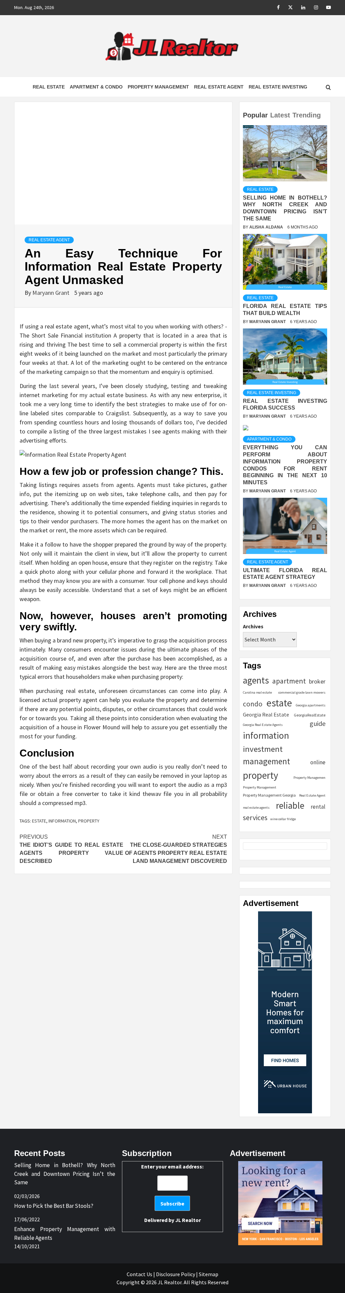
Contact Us (139, 1274)
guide (317, 723)
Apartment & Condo (96, 87)
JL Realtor (188, 1220)
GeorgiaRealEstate (309, 715)
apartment (289, 681)
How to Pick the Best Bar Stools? (53, 1206)
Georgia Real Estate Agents (263, 725)
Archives (253, 626)
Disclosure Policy (175, 1274)
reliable (290, 805)
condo (252, 703)
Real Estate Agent (219, 87)
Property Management (158, 87)
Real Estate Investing (278, 87)
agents (256, 680)
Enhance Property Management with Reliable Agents (64, 1233)
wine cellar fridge (283, 819)
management (266, 761)
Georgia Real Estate (266, 714)
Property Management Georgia (269, 795)
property (88, 821)
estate (39, 821)
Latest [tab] (280, 115)
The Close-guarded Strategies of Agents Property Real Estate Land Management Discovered (176, 849)
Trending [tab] (306, 115)
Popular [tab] (255, 115)
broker (317, 681)
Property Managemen (309, 777)
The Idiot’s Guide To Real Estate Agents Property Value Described (71, 849)
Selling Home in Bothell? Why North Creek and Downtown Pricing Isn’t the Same (64, 1173)
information (62, 821)
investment (263, 749)
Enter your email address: (172, 1193)
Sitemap (208, 1274)
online (317, 762)
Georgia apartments (310, 705)
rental (318, 806)
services (255, 817)
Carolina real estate (257, 692)
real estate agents (256, 807)
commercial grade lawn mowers (301, 692)
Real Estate (49, 87)
